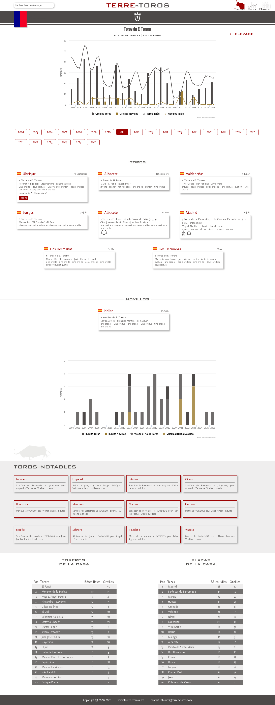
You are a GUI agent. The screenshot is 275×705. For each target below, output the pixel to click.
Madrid (191, 212)
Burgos (28, 212)
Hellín (109, 311)
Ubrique (29, 174)
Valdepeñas (194, 174)
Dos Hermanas (61, 249)
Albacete (111, 174)
